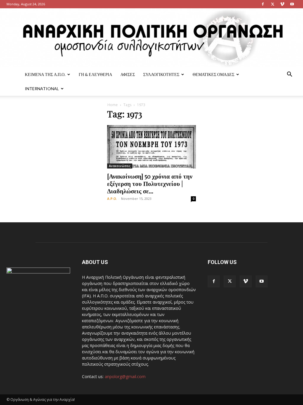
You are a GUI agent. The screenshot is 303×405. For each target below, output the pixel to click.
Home (112, 104)
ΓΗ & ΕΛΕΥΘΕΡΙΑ (95, 74)
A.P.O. (112, 198)
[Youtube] (292, 4)
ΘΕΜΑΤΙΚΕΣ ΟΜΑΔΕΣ (213, 74)
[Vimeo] (282, 4)
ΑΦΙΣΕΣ (127, 74)
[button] (289, 75)
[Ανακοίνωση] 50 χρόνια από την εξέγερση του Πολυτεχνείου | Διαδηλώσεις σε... (149, 183)
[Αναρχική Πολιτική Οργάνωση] (151, 37)
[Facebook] (262, 4)
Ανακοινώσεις (119, 166)
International (42, 88)
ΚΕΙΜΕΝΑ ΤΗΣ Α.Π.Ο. (45, 74)
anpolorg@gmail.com (125, 376)
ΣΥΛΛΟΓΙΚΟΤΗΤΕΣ (161, 74)
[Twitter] (272, 4)
